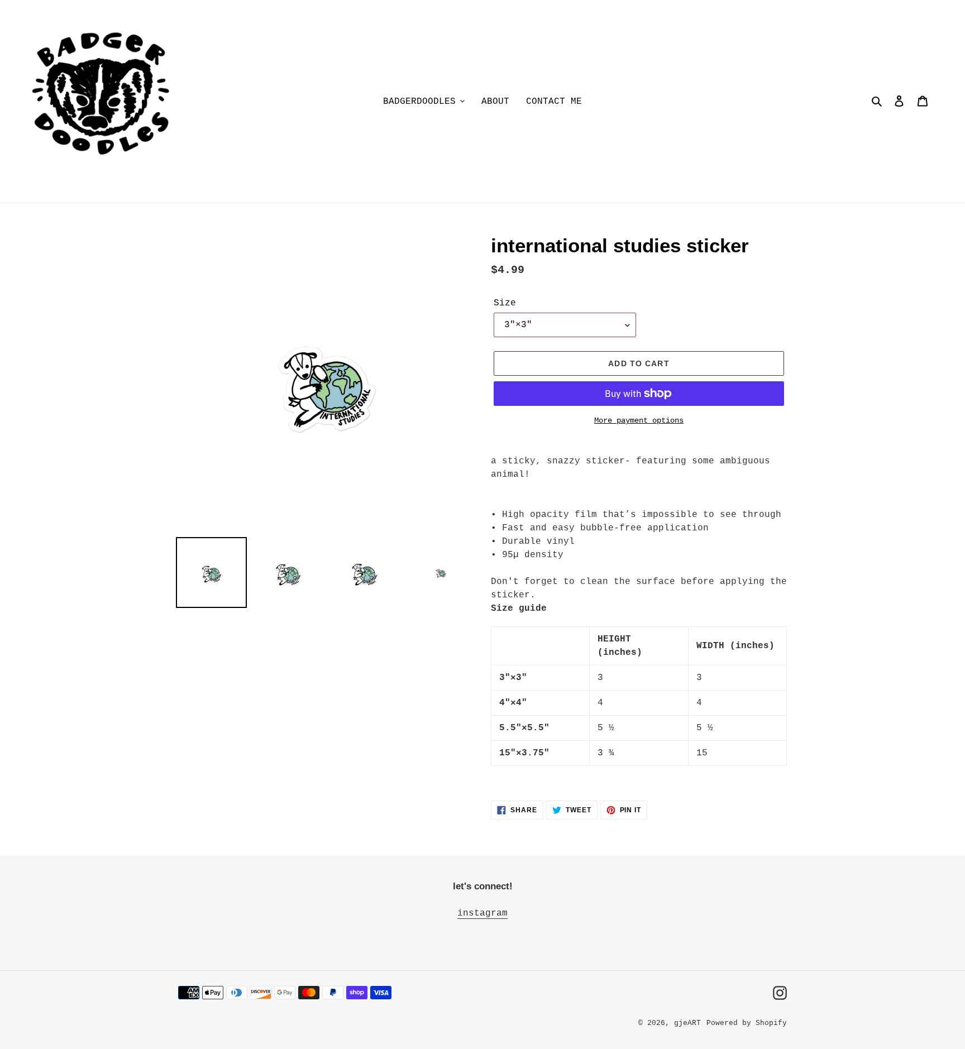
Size (505, 303)
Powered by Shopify (746, 1023)
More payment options (639, 420)
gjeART (687, 1023)
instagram (482, 913)
